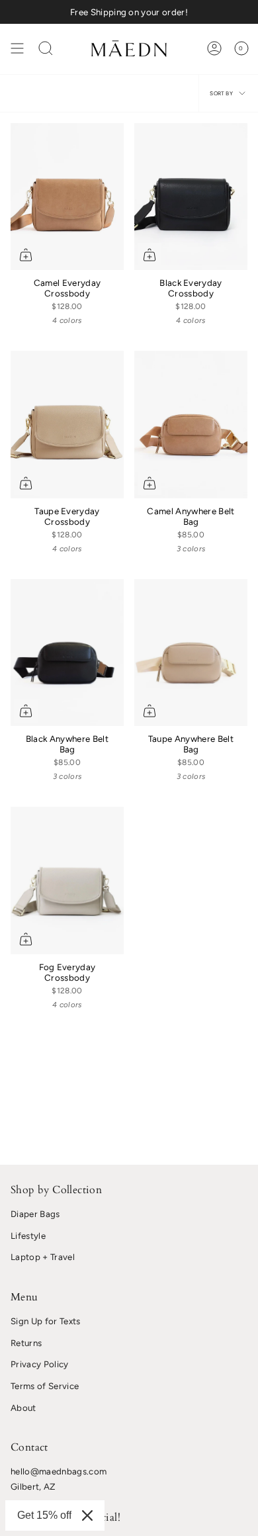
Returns (26, 1342)
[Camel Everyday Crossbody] (67, 196)
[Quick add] (26, 255)
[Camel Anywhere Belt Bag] (190, 424)
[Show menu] (17, 48)
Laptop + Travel (43, 1256)
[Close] (87, 1515)
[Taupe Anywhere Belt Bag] (190, 652)
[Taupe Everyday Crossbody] (67, 424)
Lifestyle (28, 1235)
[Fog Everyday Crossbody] (67, 880)
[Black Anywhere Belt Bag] (67, 652)
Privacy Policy (40, 1364)
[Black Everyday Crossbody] (190, 196)
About (23, 1407)
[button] (46, 48)
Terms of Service (45, 1385)
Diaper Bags (35, 1213)
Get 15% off (44, 1515)
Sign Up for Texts (46, 1321)
